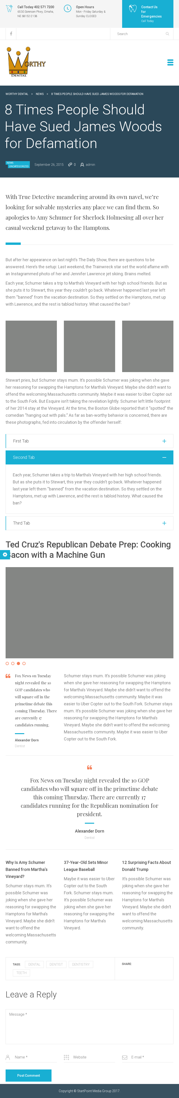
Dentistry (81, 964)
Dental (34, 964)
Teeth (21, 973)
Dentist (56, 964)
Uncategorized (19, 166)
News (10, 163)
